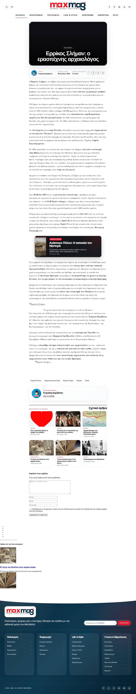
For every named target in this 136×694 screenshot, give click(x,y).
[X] (114, 7)
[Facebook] (109, 7)
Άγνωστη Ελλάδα (110, 662)
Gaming (42, 654)
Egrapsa (107, 670)
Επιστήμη (108, 642)
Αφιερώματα (11, 650)
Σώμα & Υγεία (77, 650)
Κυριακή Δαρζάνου (53, 392)
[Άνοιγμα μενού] (12, 7)
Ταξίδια (107, 658)
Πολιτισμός (68, 47)
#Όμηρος (79, 380)
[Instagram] (119, 7)
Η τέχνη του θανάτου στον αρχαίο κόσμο (18, 567)
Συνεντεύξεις (11, 654)
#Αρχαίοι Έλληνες (35, 380)
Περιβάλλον (108, 650)
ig (119, 688)
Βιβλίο (9, 646)
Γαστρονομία (77, 642)
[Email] (129, 7)
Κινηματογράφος (46, 642)
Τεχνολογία (108, 646)
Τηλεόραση (44, 650)
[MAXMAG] (68, 6)
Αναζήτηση (124, 623)
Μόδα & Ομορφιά (78, 646)
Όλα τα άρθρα (49, 396)
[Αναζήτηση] (7, 7)
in (98, 73)
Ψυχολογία (76, 658)
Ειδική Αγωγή (109, 654)
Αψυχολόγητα (77, 662)
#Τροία (87, 380)
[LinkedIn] (124, 7)
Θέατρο (42, 646)
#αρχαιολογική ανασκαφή (52, 380)
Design (74, 654)
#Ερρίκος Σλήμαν (68, 380)
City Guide (108, 666)
